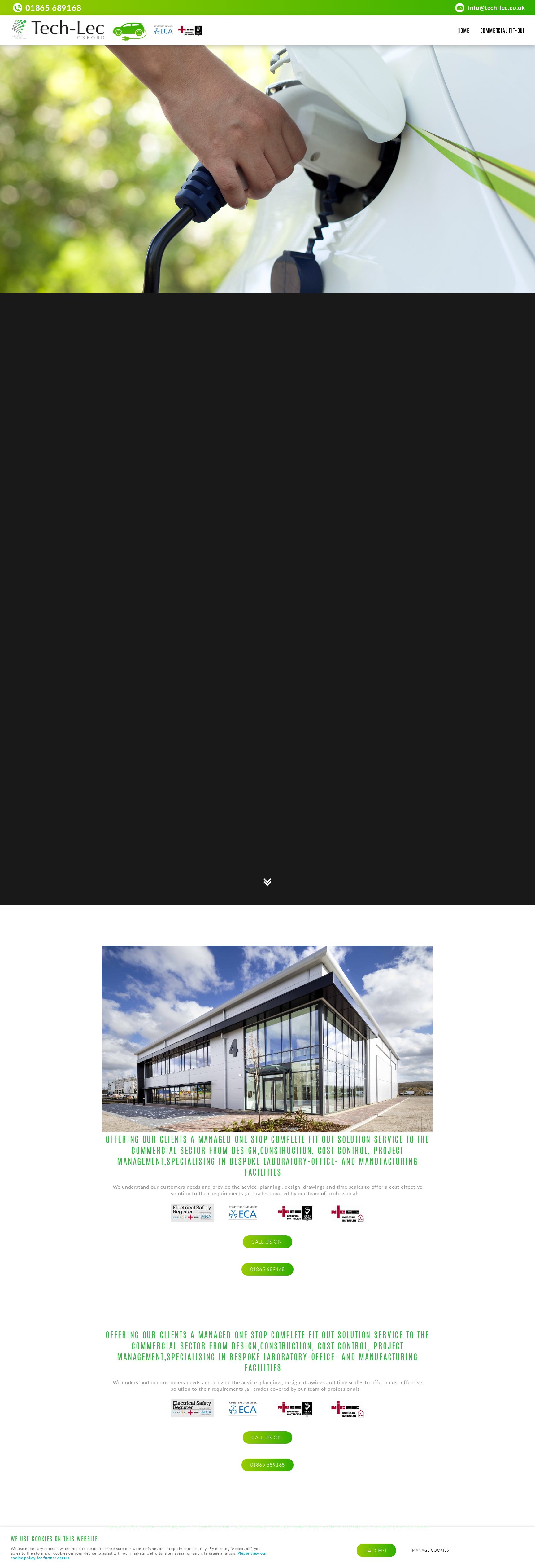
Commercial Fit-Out (502, 31)
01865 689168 (53, 7)
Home (463, 31)
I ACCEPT (376, 1550)
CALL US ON (267, 1241)
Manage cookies (430, 1550)
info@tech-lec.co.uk (496, 7)
